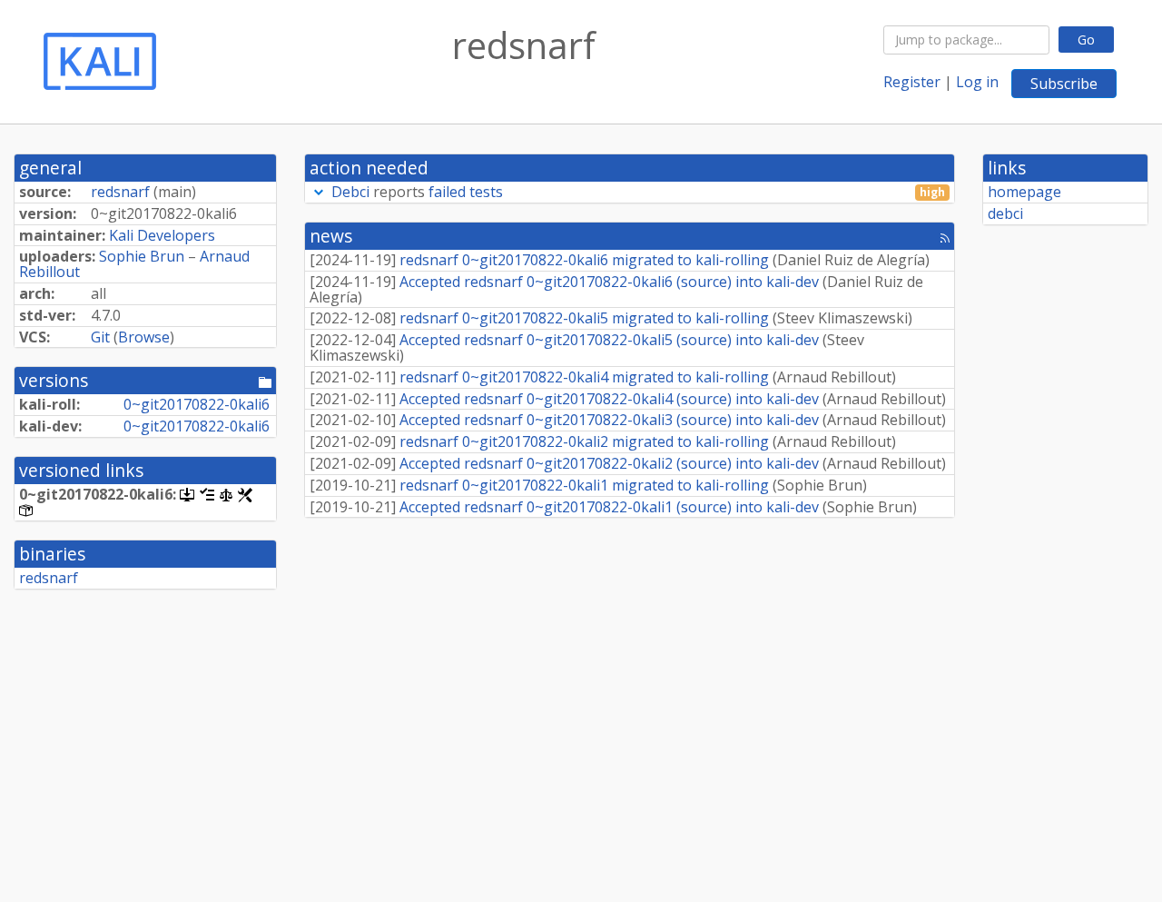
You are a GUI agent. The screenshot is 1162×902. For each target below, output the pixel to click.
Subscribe (1064, 84)
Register (911, 82)
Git (100, 337)
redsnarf (120, 192)
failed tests (465, 192)
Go (1086, 39)
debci (1005, 213)
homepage (1024, 192)
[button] (318, 192)
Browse (144, 337)
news (331, 235)
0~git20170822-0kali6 (196, 404)
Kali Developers (162, 235)
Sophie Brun (141, 256)
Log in (977, 82)
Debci (350, 192)
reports (638, 192)
